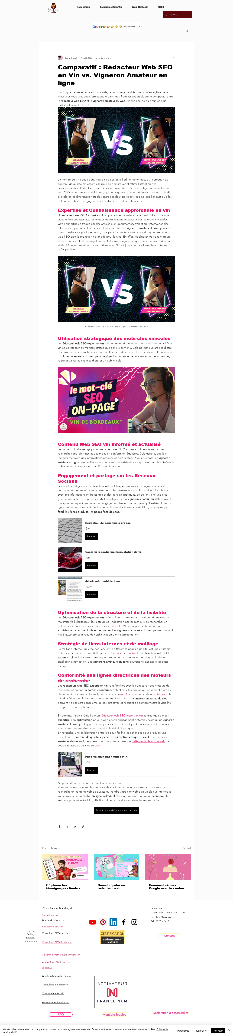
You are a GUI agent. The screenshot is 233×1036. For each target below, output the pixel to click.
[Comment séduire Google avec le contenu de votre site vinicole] (168, 867)
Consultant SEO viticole (55, 933)
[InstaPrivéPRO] (134, 922)
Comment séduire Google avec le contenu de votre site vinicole (167, 887)
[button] (186, 31)
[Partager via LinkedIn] (74, 826)
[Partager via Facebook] (59, 826)
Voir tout (187, 847)
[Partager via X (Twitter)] (67, 826)
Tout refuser (200, 1030)
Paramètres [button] (183, 1030)
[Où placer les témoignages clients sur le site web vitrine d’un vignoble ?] (65, 867)
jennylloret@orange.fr (161, 916)
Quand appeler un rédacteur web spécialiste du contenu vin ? (115, 887)
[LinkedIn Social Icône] (113, 922)
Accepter (218, 1030)
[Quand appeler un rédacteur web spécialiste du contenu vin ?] (116, 867)
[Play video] (116, 140)
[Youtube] (92, 922)
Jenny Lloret (157, 908)
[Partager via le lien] (82, 826)
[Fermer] (229, 1030)
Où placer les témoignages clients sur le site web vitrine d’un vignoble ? (65, 887)
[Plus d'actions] (173, 58)
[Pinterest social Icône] (103, 922)
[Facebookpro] (124, 922)
